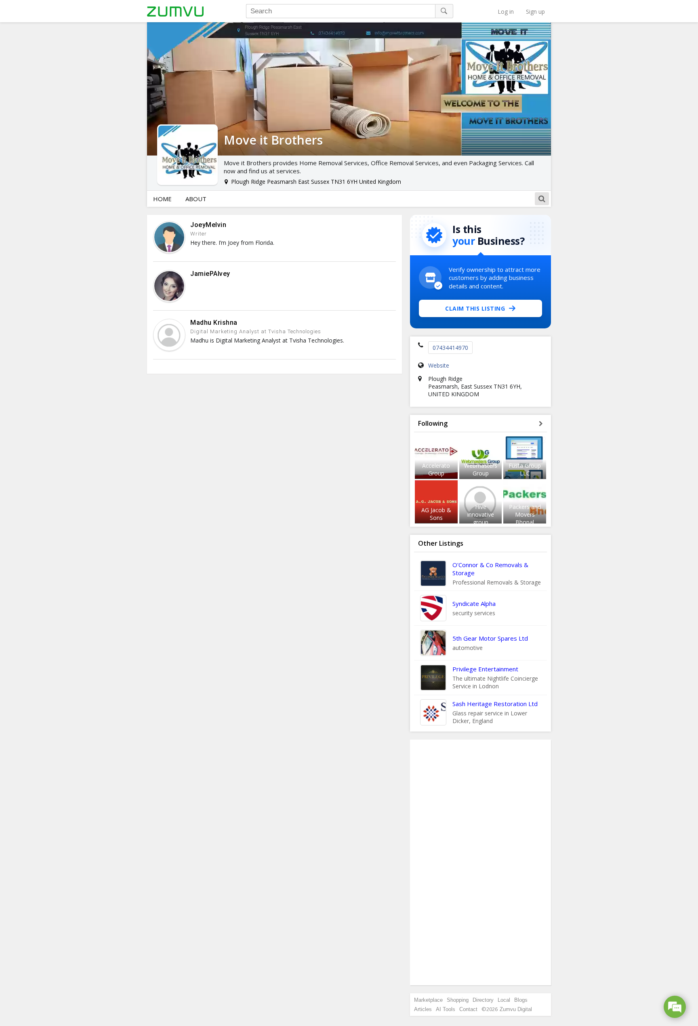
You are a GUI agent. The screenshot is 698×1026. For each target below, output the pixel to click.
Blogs (521, 1000)
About (195, 199)
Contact (468, 1009)
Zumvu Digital (516, 1009)
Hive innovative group (480, 514)
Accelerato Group (436, 469)
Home (162, 199)
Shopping (458, 1000)
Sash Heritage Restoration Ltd (495, 704)
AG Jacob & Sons (436, 513)
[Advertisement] (480, 862)
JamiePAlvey (210, 274)
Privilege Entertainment (485, 669)
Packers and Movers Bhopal (525, 514)
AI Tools (445, 1009)
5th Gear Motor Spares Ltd (490, 638)
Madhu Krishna (214, 322)
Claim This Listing (475, 308)
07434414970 (450, 347)
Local (504, 1000)
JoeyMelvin (208, 225)
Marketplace (428, 1000)
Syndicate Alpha (474, 603)
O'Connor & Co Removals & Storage (490, 569)
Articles (423, 1009)
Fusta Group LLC (525, 469)
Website (438, 365)
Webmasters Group (480, 469)
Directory (483, 1000)
